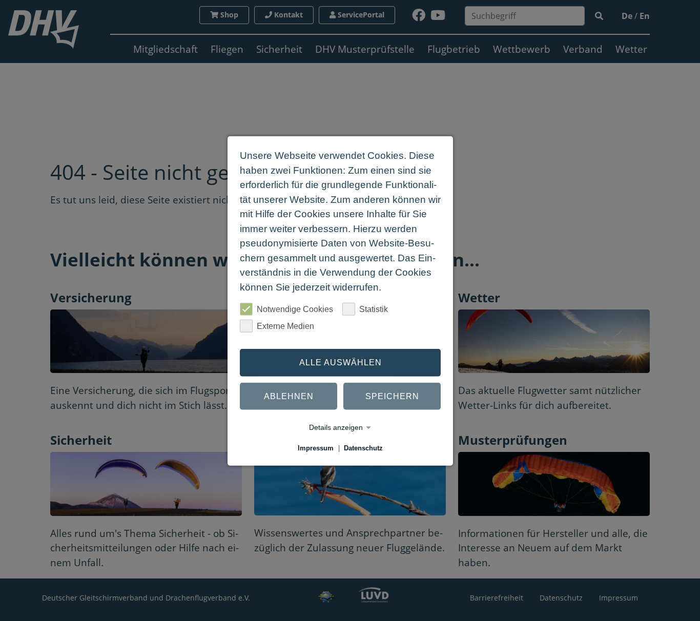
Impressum (316, 448)
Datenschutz (363, 448)
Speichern (392, 395)
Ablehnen (289, 395)
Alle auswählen (340, 362)
